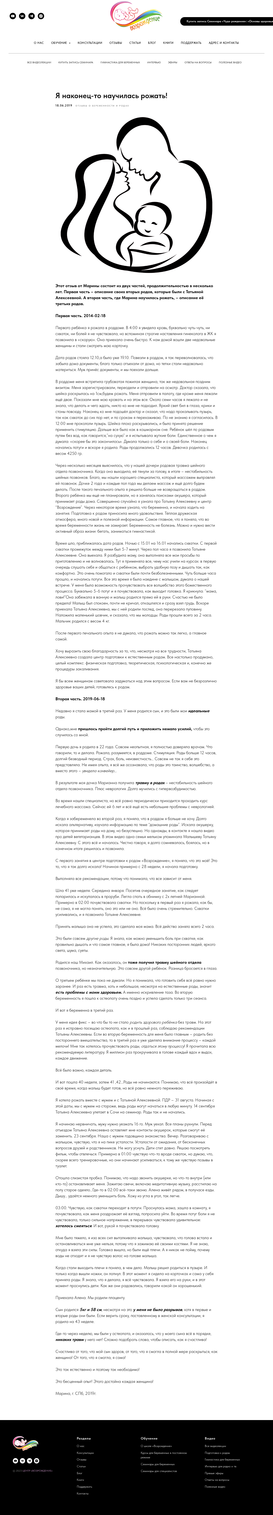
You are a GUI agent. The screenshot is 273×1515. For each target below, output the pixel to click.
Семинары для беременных (158, 1464)
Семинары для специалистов (159, 1471)
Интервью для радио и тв (220, 1466)
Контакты (83, 1493)
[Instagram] (41, 16)
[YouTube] (13, 16)
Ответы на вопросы (198, 62)
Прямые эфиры (214, 1473)
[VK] (22, 16)
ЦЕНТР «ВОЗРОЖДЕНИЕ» (37, 1470)
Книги (168, 42)
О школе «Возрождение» (156, 1446)
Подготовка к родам (217, 1452)
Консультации (90, 42)
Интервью (154, 62)
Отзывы (115, 42)
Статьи (135, 42)
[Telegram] (31, 16)
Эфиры (172, 62)
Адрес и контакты (224, 42)
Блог (152, 42)
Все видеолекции (39, 62)
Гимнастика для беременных (120, 62)
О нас (39, 42)
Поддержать (191, 42)
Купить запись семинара (75, 62)
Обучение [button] (59, 42)
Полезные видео (230, 62)
